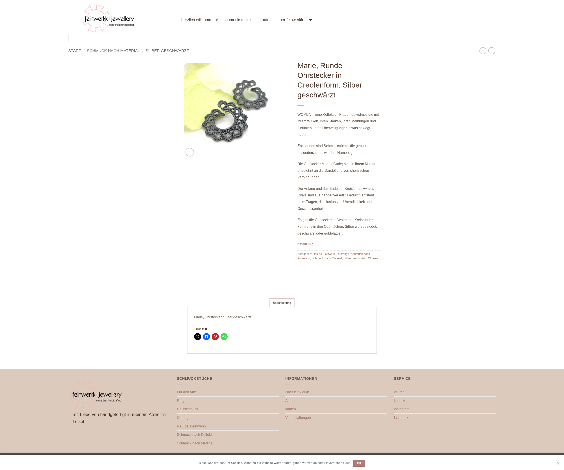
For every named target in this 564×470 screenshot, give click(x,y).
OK (359, 463)
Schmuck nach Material (113, 50)
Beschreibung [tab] (282, 302)
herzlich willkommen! (199, 20)
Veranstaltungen (298, 418)
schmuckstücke (237, 20)
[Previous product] (491, 50)
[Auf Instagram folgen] (470, 20)
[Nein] (558, 464)
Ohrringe (343, 254)
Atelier (290, 401)
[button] (190, 152)
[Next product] (482, 50)
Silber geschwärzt (167, 50)
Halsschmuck (187, 409)
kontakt (399, 401)
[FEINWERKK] (127, 17)
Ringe (181, 401)
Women (373, 258)
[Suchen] (481, 20)
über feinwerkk (290, 20)
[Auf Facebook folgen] (464, 20)
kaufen (266, 20)
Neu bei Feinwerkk (324, 254)
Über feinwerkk (297, 392)
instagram (401, 409)
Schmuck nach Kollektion (197, 434)
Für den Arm (186, 392)
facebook (401, 418)
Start (74, 50)
